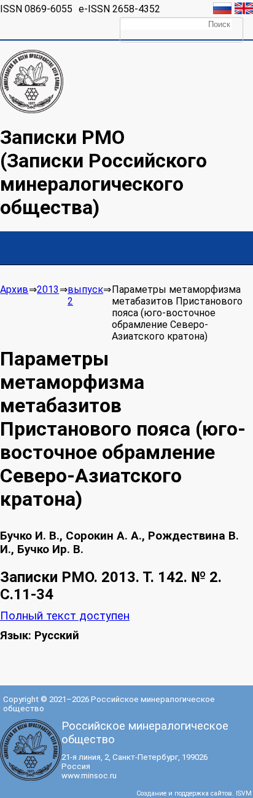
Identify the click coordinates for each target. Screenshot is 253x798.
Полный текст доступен (65, 616)
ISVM (244, 793)
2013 (48, 289)
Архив (14, 289)
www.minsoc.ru (89, 775)
